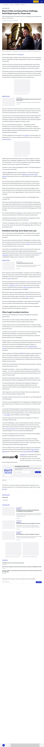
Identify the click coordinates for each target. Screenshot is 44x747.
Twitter (9, 480)
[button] (3, 745)
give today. (4, 489)
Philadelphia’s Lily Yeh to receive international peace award (13, 562)
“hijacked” (26, 135)
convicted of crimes (10, 428)
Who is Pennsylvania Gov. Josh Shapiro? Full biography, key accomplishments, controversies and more (27, 510)
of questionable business (29, 451)
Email (11, 480)
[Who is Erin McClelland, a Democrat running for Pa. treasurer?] (8, 525)
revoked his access (13, 285)
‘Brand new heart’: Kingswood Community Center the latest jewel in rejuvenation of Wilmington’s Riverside (21, 566)
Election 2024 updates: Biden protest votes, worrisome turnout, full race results (28, 99)
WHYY (4, 2)
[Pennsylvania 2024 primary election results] (8, 267)
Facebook (7, 480)
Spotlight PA (21, 54)
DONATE (36, 1)
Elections (11, 4)
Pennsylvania (23, 4)
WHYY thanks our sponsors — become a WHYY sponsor (21, 93)
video (27, 296)
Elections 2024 (5, 8)
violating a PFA (26, 287)
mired (9, 278)
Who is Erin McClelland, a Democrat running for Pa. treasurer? (28, 523)
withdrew (27, 244)
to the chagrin (6, 414)
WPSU (22, 353)
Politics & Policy (5, 4)
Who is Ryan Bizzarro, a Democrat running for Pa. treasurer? (27, 534)
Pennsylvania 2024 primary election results (24, 263)
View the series (5, 500)
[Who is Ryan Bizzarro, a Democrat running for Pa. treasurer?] (8, 536)
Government (17, 4)
